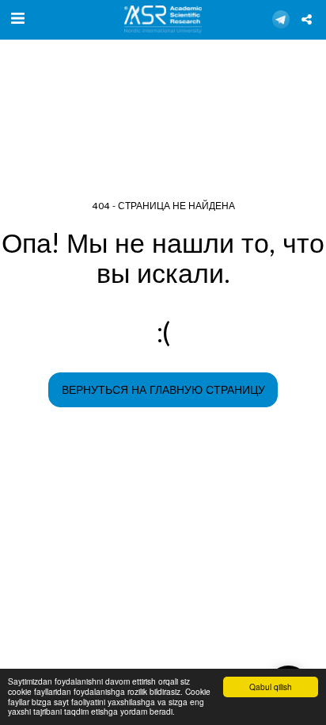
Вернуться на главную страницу (163, 390)
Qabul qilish (270, 687)
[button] (17, 19)
